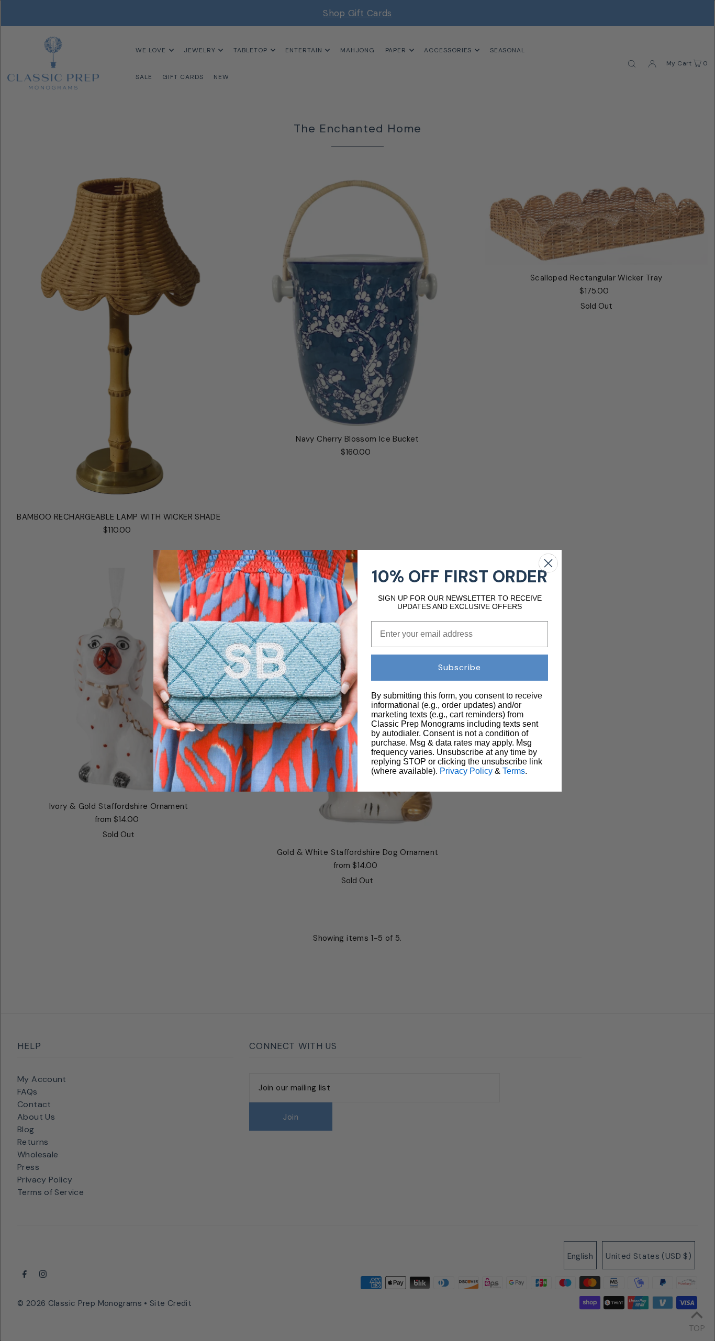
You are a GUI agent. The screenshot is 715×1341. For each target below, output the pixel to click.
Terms (513, 771)
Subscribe (459, 667)
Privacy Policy (466, 771)
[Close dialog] (548, 563)
